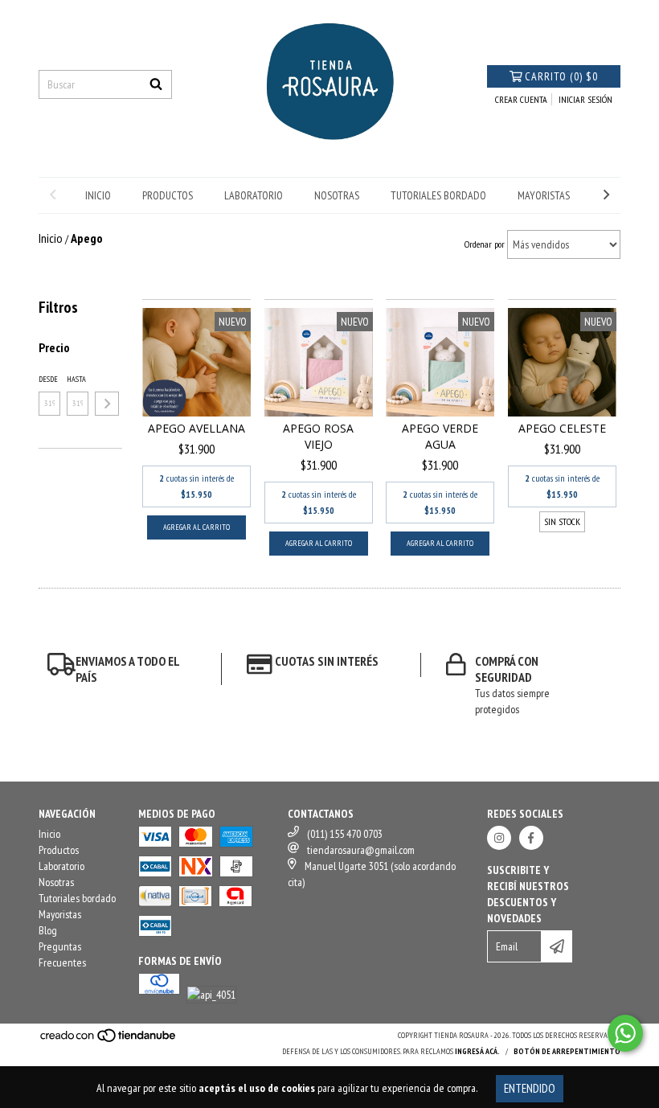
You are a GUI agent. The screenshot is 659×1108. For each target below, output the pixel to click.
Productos (167, 195)
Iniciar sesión (585, 99)
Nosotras (336, 195)
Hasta (76, 379)
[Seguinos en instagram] (499, 838)
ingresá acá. (477, 1051)
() (561, 76)
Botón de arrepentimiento (567, 1051)
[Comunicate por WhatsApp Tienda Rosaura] (625, 1033)
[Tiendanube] (109, 1041)
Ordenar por (485, 244)
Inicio (98, 195)
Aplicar (107, 404)
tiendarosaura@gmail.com (361, 850)
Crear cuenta (521, 99)
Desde (48, 379)
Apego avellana (196, 428)
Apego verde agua (440, 436)
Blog (48, 930)
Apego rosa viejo (318, 436)
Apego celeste (562, 428)
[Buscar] (156, 84)
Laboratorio (253, 195)
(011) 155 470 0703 (345, 834)
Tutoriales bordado (438, 195)
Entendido (529, 1088)
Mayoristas (544, 195)
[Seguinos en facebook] (531, 838)
